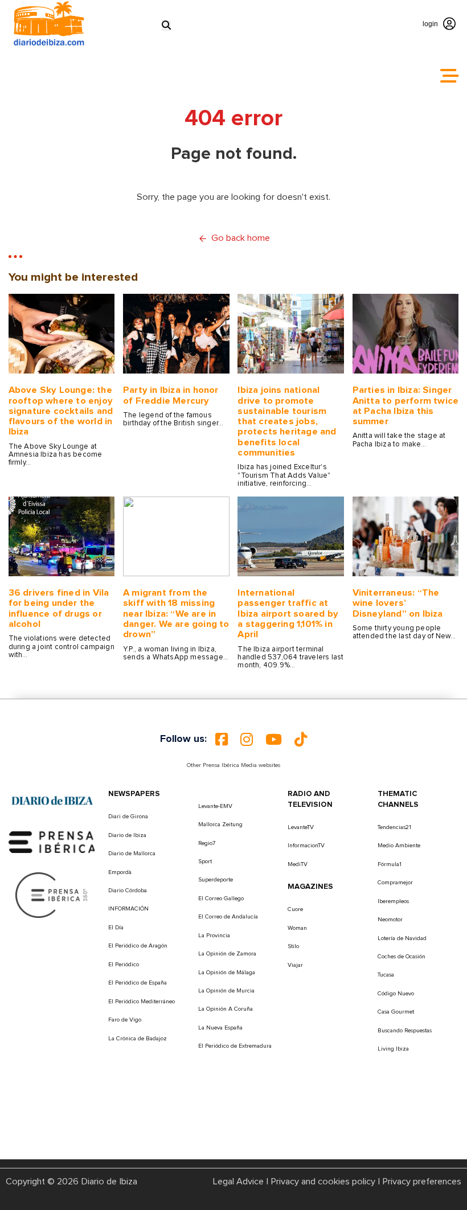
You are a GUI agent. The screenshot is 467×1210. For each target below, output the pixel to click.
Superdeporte (215, 880)
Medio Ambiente (399, 845)
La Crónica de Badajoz (137, 1038)
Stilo (293, 946)
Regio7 (206, 843)
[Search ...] (166, 25)
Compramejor (395, 882)
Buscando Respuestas (405, 1030)
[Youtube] (273, 739)
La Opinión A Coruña (225, 1009)
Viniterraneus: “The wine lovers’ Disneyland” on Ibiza (398, 603)
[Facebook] (221, 739)
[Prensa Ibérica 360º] (52, 894)
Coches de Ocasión (401, 956)
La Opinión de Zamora (227, 954)
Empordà (120, 872)
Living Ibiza (393, 1049)
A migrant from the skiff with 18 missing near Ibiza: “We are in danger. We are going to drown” (176, 613)
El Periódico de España (137, 983)
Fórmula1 (390, 864)
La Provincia (214, 935)
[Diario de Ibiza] (52, 800)
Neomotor (390, 919)
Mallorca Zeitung (220, 824)
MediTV (298, 864)
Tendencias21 (394, 827)
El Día (116, 927)
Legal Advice (238, 1181)
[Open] (449, 76)
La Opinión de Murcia (226, 991)
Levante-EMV (215, 806)
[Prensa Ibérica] (52, 841)
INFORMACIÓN (128, 909)
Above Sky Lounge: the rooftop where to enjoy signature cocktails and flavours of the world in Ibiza (61, 410)
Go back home (240, 238)
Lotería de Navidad (402, 938)
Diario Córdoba (127, 890)
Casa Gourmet (396, 1012)
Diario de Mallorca (131, 853)
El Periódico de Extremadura (235, 1046)
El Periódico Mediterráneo (141, 1001)
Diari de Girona (128, 816)
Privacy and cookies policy (323, 1181)
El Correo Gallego (221, 898)
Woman (297, 928)
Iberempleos (393, 901)
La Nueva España (220, 1028)
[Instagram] (246, 739)
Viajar (295, 965)
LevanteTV (301, 827)
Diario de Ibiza (127, 835)
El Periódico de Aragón (137, 946)
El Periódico (123, 964)
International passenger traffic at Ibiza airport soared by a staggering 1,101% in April (287, 613)
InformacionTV (306, 845)
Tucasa (386, 975)
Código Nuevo (396, 993)
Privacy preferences (421, 1181)
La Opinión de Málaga (226, 972)
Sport (205, 861)
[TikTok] (300, 739)
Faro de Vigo (124, 1020)
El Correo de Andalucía (228, 917)
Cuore (295, 909)
